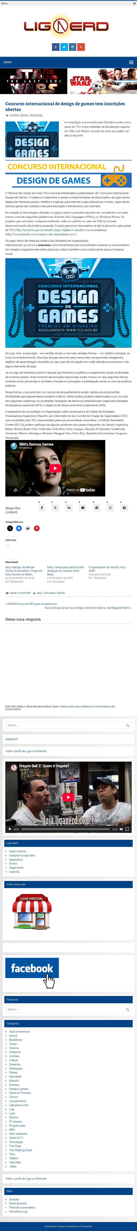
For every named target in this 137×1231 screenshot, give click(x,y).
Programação (17, 1125)
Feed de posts (18, 1203)
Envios (13, 863)
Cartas (13, 1044)
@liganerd (11, 739)
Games (24, 115)
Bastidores (15, 1039)
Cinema (14, 1048)
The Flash (15, 1146)
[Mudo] (121, 829)
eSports (14, 1080)
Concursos (49, 592)
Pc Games (15, 1121)
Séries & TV (16, 1137)
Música (13, 1117)
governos (29, 245)
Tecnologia (36, 115)
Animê (13, 1035)
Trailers (13, 1158)
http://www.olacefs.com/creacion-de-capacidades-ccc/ (40, 234)
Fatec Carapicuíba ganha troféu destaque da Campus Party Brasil (65, 571)
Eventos (14, 115)
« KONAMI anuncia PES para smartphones (31, 604)
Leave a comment (20, 592)
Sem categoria (18, 1133)
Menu (4, 3)
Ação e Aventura (19, 1031)
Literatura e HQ (18, 1105)
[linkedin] (69, 507)
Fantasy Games (18, 1089)
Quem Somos (17, 851)
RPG (12, 1129)
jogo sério (16, 353)
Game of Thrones (20, 1092)
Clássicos (15, 1052)
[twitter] (55, 507)
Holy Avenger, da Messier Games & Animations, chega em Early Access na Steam (23, 571)
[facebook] (42, 507)
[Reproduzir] (10, 829)
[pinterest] (96, 507)
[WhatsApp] (110, 507)
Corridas (14, 1056)
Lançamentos (17, 1101)
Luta (12, 1113)
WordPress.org (18, 1211)
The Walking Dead (20, 1150)
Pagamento (16, 867)
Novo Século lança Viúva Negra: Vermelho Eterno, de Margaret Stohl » (88, 607)
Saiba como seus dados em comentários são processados (60, 708)
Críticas (13, 1060)
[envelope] (83, 507)
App (39, 592)
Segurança (15, 859)
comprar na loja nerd (22, 855)
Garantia (14, 871)
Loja (11, 1109)
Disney (13, 1072)
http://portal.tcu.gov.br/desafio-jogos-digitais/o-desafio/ (50, 230)
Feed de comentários (22, 1207)
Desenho (15, 1064)
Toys (12, 1154)
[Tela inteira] (127, 829)
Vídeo (12, 1166)
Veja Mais (15, 1162)
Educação (15, 1076)
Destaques (15, 1068)
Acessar (14, 1199)
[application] (68, 797)
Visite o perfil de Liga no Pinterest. (26, 751)
